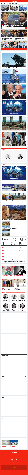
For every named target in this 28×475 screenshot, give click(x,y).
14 (17, 28)
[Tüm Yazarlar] (25, 149)
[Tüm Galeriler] (25, 203)
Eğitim (16, 3)
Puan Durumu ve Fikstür (5, 467)
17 (21, 28)
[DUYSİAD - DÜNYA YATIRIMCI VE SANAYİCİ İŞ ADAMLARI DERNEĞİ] (6, 442)
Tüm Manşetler (17, 467)
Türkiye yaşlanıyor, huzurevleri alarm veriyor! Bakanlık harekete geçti (6, 239)
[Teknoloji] (25, 418)
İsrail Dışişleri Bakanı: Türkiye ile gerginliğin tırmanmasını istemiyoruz (23, 239)
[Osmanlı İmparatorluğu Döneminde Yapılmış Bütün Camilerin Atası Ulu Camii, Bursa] (6, 233)
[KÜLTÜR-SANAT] (25, 355)
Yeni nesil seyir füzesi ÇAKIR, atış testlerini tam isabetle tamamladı (14, 259)
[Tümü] (2, 266)
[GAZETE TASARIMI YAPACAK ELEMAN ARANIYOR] (14, 442)
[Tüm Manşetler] (25, 164)
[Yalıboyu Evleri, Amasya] (6, 223)
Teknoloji (4, 3)
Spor (7, 3)
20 (24, 28)
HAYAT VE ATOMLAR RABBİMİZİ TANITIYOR (7, 151)
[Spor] (25, 397)
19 (23, 28)
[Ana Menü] (1, 1)
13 (16, 28)
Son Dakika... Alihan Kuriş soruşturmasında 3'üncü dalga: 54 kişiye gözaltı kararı (6, 244)
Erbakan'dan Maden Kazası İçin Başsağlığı (15, 244)
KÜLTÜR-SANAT (5, 355)
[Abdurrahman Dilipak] (20, 156)
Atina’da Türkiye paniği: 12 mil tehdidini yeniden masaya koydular (15, 239)
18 (22, 28)
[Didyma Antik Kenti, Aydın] (6, 228)
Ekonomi (10, 3)
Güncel (3, 314)
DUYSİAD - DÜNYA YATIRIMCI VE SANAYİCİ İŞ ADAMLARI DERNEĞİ (5, 447)
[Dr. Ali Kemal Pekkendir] (8, 156)
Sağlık (3, 376)
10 (12, 28)
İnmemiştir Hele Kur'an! (20, 151)
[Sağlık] (25, 376)
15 (18, 28)
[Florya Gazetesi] (14, 1)
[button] (25, 44)
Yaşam (13, 3)
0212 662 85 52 (14, 458)
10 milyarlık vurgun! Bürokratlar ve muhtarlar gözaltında (23, 244)
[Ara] (26, 1)
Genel (1, 3)
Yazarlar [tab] (3, 149)
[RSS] (14, 462)
